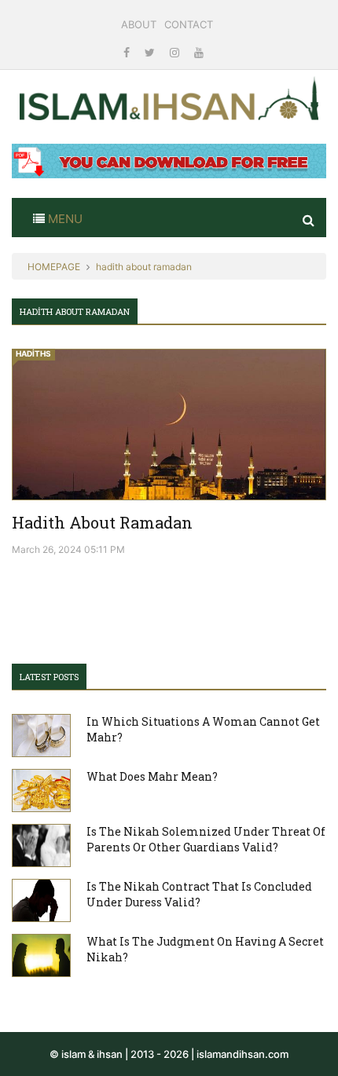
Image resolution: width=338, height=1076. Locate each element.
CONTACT (188, 24)
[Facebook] (128, 52)
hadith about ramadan (144, 267)
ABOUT (138, 24)
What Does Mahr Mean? (152, 776)
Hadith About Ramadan (102, 522)
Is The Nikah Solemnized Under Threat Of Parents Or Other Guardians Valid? (205, 839)
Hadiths (33, 353)
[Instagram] (176, 52)
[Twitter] (151, 52)
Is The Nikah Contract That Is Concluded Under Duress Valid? (199, 894)
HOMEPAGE (54, 267)
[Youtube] (199, 52)
